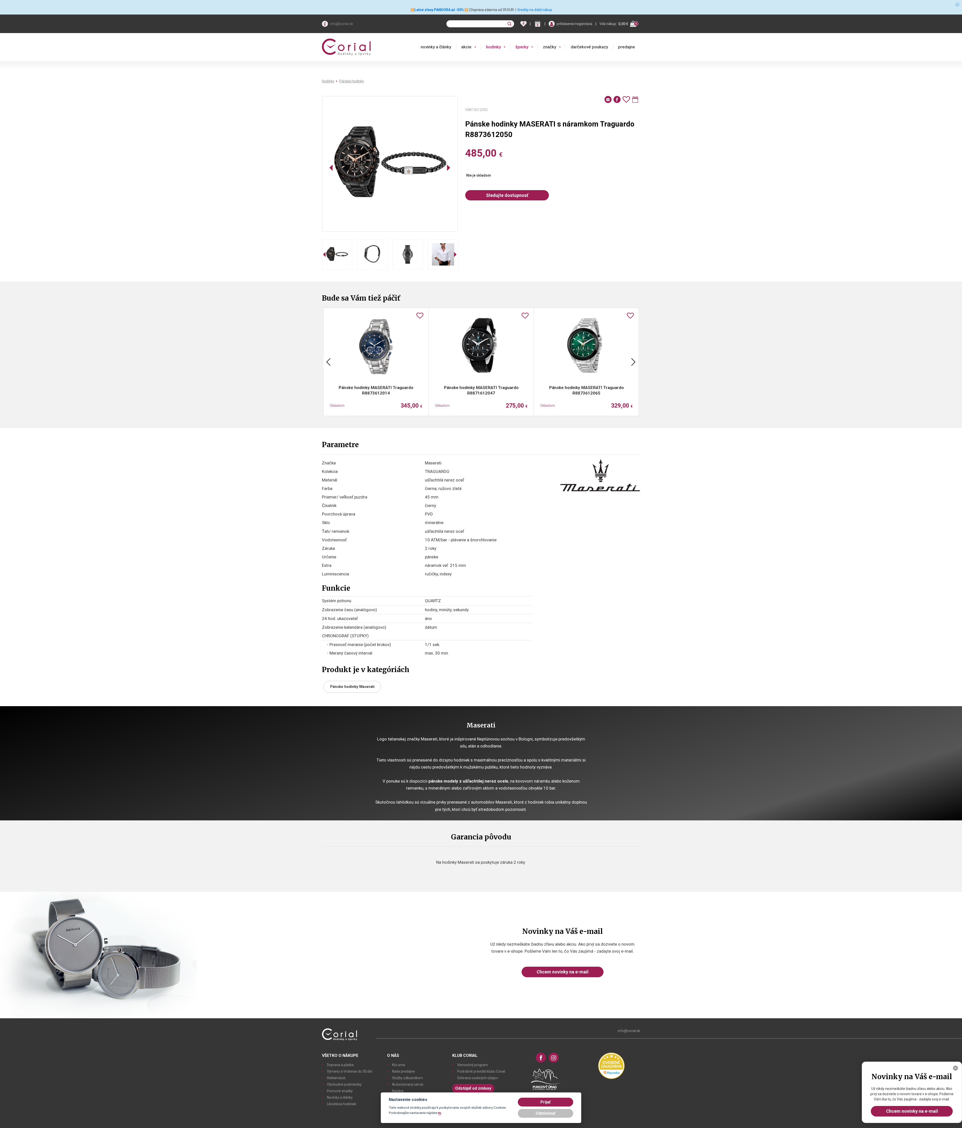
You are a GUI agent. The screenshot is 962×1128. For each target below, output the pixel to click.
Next (633, 362)
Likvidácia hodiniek (341, 1104)
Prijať (545, 1102)
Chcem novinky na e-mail (562, 971)
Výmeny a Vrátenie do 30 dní (349, 1071)
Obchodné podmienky (344, 1084)
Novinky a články (340, 1097)
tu (439, 1113)
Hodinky (328, 81)
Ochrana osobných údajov (477, 1078)
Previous (328, 362)
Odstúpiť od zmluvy (473, 1088)
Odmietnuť (545, 1113)
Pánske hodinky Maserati (352, 686)
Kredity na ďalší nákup (535, 10)
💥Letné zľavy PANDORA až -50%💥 (439, 10)
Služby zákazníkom (407, 1078)
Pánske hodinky (351, 81)
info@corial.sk (341, 24)
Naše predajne (403, 1071)
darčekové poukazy (589, 46)
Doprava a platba (340, 1065)
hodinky (493, 46)
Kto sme (398, 1065)
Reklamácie (336, 1078)
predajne (626, 46)
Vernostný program (472, 1065)
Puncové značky (340, 1091)
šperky (521, 46)
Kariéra (397, 1091)
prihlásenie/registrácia (574, 24)
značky (549, 46)
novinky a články (436, 46)
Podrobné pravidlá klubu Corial (481, 1071)
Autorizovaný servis (407, 1084)
